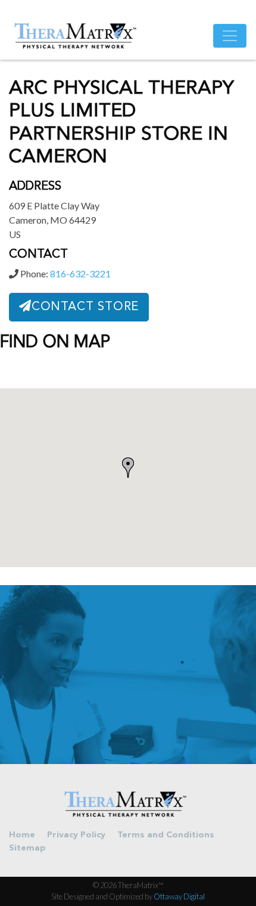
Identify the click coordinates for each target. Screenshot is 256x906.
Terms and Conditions (165, 835)
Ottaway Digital (179, 896)
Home (22, 835)
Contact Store (85, 307)
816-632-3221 (80, 273)
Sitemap (27, 848)
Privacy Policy (76, 835)
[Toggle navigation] (229, 36)
